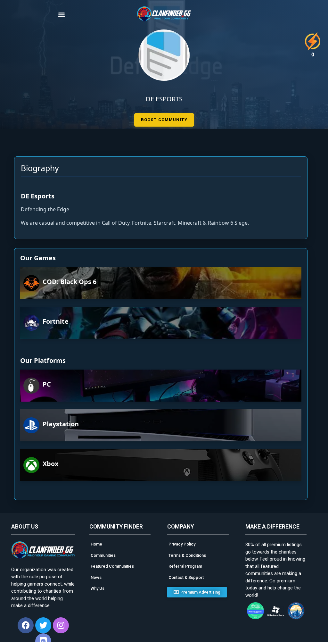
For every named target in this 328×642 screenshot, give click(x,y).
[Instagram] (61, 625)
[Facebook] (26, 625)
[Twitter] (43, 625)
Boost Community (164, 119)
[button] (72, 14)
